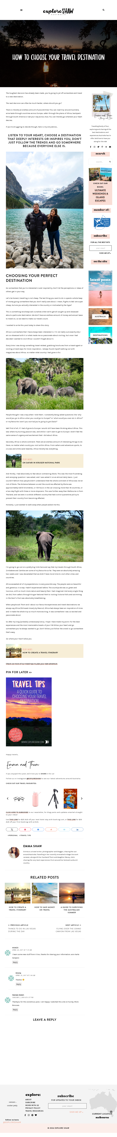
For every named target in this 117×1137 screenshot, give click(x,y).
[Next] (81, 798)
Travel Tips (58, 49)
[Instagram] (28, 1115)
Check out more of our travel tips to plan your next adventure (32, 664)
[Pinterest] (32, 1115)
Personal (13, 835)
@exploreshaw (12, 1122)
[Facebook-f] (25, 1115)
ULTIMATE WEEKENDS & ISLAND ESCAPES (100, 195)
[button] (21, 10)
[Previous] (8, 798)
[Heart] (35, 1115)
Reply (15, 962)
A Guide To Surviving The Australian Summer (72, 910)
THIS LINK (13, 819)
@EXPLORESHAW (34, 778)
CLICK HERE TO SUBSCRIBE (17, 812)
